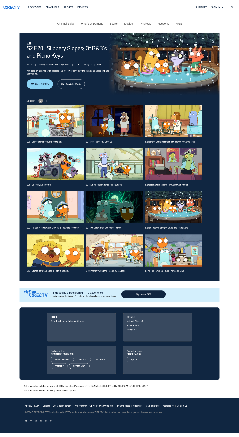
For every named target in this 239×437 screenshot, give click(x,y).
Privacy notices (122, 405)
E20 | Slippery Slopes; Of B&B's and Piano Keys (166, 227)
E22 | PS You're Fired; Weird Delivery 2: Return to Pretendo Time (55, 227)
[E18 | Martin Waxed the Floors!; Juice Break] (114, 250)
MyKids (134, 359)
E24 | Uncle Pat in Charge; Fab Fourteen (104, 184)
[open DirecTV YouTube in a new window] (46, 421)
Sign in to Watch (73, 84)
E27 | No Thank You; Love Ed (99, 141)
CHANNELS (52, 7)
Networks (163, 23)
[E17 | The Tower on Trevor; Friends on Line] (173, 250)
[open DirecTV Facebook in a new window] (31, 421)
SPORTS (68, 7)
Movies (128, 23)
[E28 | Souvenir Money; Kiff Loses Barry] (55, 121)
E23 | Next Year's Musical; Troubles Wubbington (166, 184)
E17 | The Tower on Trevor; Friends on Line (164, 270)
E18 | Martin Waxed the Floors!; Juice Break (105, 270)
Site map (137, 405)
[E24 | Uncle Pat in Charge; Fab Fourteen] (114, 164)
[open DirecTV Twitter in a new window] (36, 421)
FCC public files (151, 405)
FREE (179, 23)
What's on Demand (92, 23)
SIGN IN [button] (215, 7)
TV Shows (145, 23)
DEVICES (82, 7)
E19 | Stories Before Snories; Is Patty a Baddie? (48, 270)
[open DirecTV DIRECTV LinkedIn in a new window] (26, 421)
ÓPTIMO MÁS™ (79, 366)
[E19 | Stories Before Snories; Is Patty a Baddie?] (55, 250)
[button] (232, 7)
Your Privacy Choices (103, 405)
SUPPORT (201, 7)
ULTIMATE (100, 359)
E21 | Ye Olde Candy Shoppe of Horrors (103, 227)
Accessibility (168, 405)
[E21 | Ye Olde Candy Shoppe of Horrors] (114, 207)
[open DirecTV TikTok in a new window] (51, 421)
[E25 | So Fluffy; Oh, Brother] (55, 164)
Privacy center (80, 405)
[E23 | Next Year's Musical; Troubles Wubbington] (173, 164)
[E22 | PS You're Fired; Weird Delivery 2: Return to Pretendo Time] (55, 207)
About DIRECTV (32, 405)
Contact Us (182, 405)
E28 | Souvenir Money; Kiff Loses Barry (44, 141)
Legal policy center (62, 405)
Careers (46, 405)
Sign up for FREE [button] (143, 294)
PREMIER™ (59, 366)
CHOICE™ (83, 359)
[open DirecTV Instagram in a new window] (41, 421)
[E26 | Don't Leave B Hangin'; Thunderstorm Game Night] (173, 121)
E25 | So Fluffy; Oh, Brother (39, 184)
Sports (114, 23)
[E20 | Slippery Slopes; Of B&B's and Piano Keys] (173, 207)
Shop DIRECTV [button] (42, 84)
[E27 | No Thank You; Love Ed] (114, 121)
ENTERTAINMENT (62, 359)
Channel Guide (66, 23)
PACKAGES (34, 7)
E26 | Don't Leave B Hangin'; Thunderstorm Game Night (170, 141)
